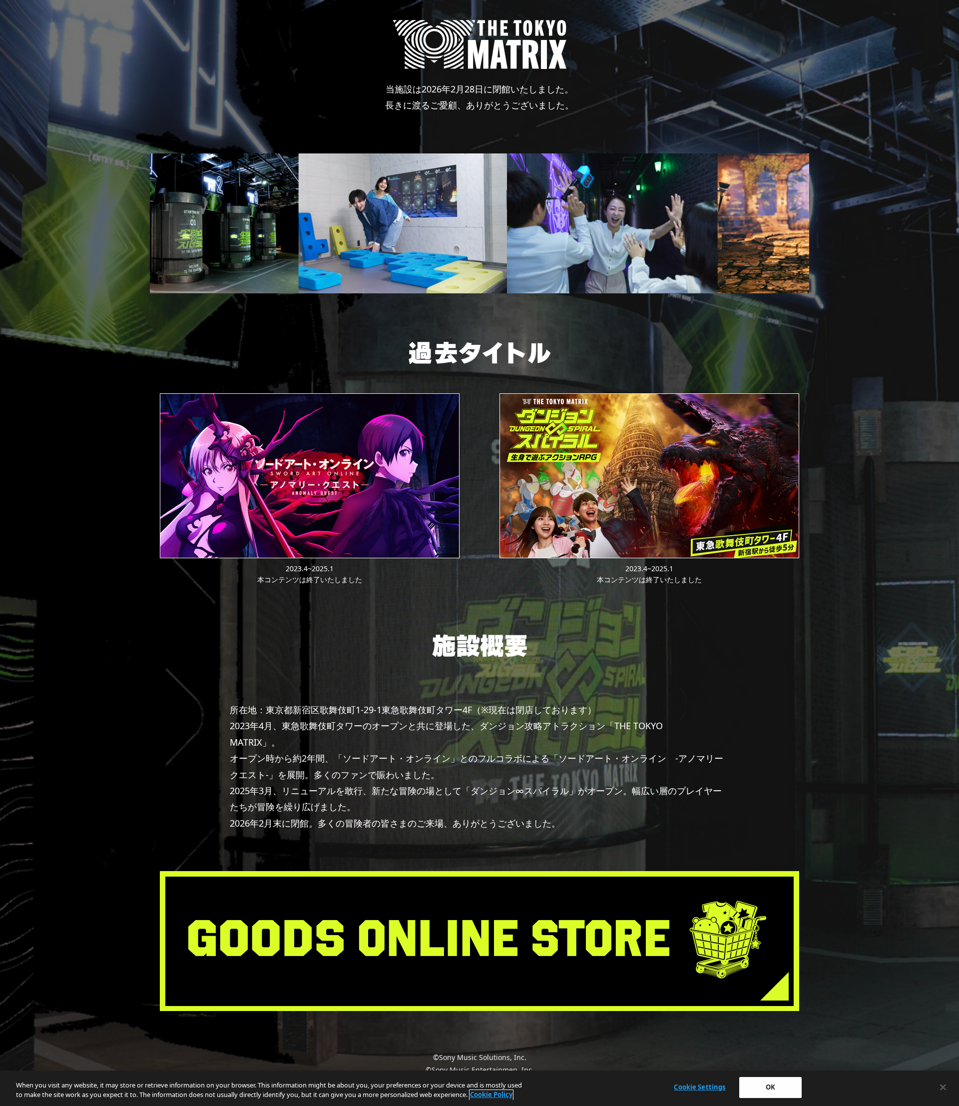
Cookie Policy (491, 1095)
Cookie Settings (699, 1087)
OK (770, 1087)
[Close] (943, 1087)
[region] (479, 1088)
